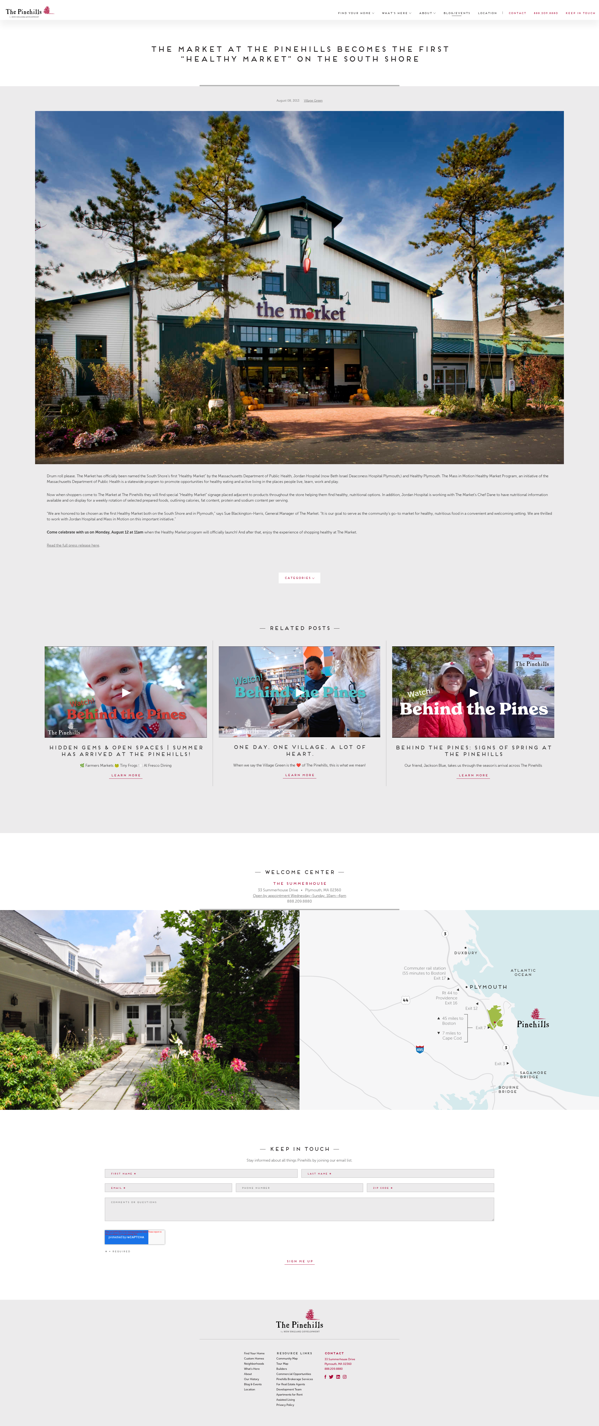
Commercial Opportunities (293, 1374)
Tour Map (282, 1363)
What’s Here (395, 12)
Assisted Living (285, 1399)
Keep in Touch (580, 12)
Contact (517, 12)
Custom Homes (254, 1358)
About (426, 12)
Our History (251, 1379)
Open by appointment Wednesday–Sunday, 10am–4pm (299, 896)
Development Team (289, 1389)
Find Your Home (355, 12)
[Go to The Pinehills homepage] (30, 13)
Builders (281, 1368)
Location (487, 12)
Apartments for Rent (289, 1394)
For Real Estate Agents (290, 1384)
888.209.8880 (545, 12)
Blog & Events (253, 1384)
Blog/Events (456, 12)
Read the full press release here (73, 545)
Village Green (313, 100)
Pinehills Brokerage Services (294, 1379)
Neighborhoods (254, 1363)
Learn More (126, 774)
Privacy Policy (285, 1405)
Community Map (287, 1358)
